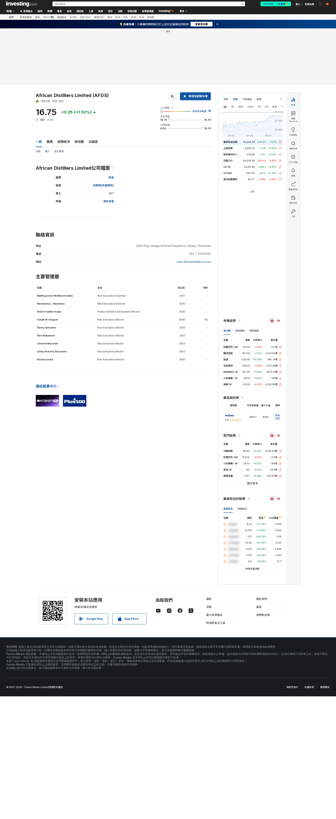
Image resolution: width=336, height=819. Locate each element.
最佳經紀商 (231, 398)
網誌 (209, 599)
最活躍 (226, 330)
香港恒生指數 (230, 142)
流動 (209, 607)
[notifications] (320, 4)
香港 (37, 17)
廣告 (259, 607)
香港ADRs (99, 17)
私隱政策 (309, 687)
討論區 (93, 142)
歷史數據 (59, 151)
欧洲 (117, 17)
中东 (125, 17)
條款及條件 (292, 687)
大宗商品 (247, 99)
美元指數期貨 (230, 179)
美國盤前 (61, 17)
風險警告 (325, 687)
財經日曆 (132, 11)
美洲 (109, 17)
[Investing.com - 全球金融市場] (21, 4)
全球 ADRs (85, 17)
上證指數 (228, 148)
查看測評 (277, 417)
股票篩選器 (148, 11)
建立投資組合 (214, 614)
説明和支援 (263, 614)
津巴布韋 (108, 201)
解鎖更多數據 (199, 111)
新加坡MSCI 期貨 (232, 154)
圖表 (50, 142)
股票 (11, 17)
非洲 (141, 17)
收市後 (73, 17)
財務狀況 (64, 142)
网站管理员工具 (215, 622)
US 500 (227, 173)
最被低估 (228, 508)
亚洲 (133, 17)
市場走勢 (229, 321)
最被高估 (242, 508)
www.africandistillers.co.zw (194, 261)
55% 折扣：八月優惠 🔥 (276, 3)
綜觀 (38, 151)
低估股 (150, 17)
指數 (235, 99)
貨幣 (225, 99)
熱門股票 (229, 435)
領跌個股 (254, 330)
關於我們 (261, 599)
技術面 (79, 142)
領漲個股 (240, 330)
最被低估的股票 (234, 499)
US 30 (226, 166)
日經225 (228, 160)
